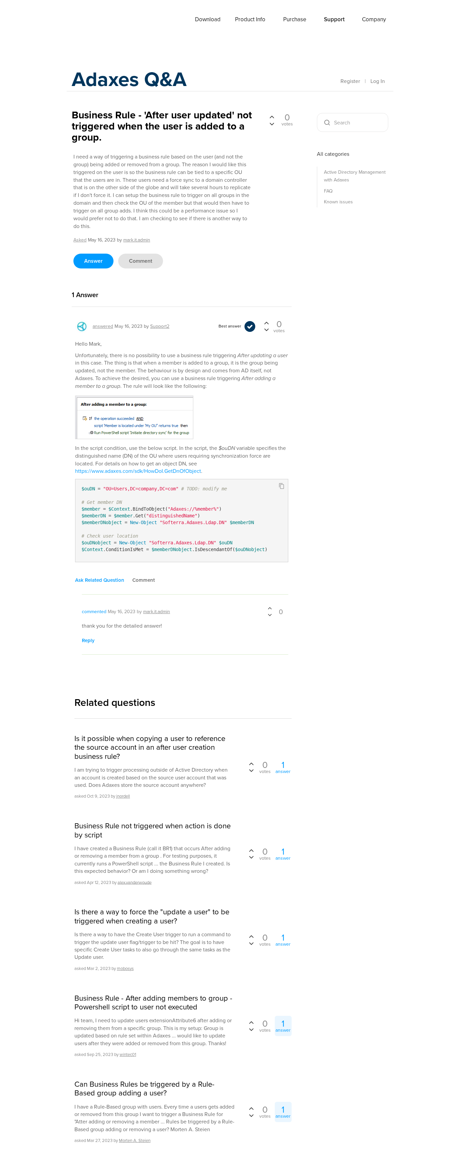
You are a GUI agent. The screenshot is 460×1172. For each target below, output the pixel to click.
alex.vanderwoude (135, 882)
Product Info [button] (250, 19)
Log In (377, 81)
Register (350, 81)
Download (208, 19)
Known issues (338, 201)
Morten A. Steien (135, 1140)
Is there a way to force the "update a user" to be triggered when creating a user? (151, 916)
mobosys (125, 968)
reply (88, 640)
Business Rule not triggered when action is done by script (152, 830)
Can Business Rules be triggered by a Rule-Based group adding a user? (144, 1089)
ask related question (99, 580)
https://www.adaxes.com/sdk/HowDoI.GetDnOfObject (138, 471)
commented (94, 611)
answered (103, 326)
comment (140, 261)
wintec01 (128, 1054)
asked (80, 240)
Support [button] (334, 19)
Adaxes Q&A (129, 79)
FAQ (328, 191)
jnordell (123, 796)
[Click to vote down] (271, 123)
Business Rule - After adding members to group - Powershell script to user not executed (153, 1003)
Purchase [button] (294, 19)
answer (93, 261)
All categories (333, 154)
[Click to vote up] (271, 117)
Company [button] (374, 19)
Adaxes (88, 20)
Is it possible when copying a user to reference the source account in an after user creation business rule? (149, 747)
